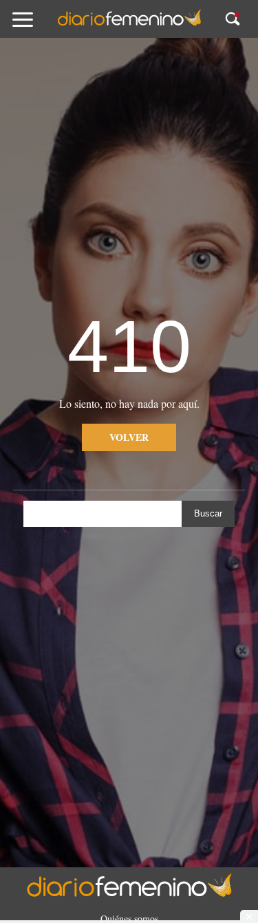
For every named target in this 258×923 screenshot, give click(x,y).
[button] (34, 25)
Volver (129, 437)
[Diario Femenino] (129, 23)
